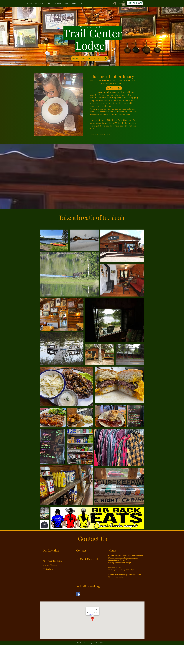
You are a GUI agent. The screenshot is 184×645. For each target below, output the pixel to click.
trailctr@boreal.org (88, 586)
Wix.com (104, 643)
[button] (124, 3)
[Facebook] (78, 594)
